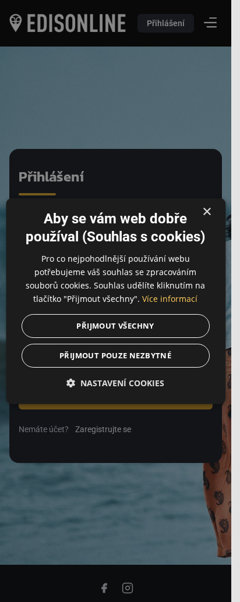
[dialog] (115, 301)
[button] (115, 383)
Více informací (169, 298)
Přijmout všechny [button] (115, 325)
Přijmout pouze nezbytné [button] (115, 355)
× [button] (206, 211)
